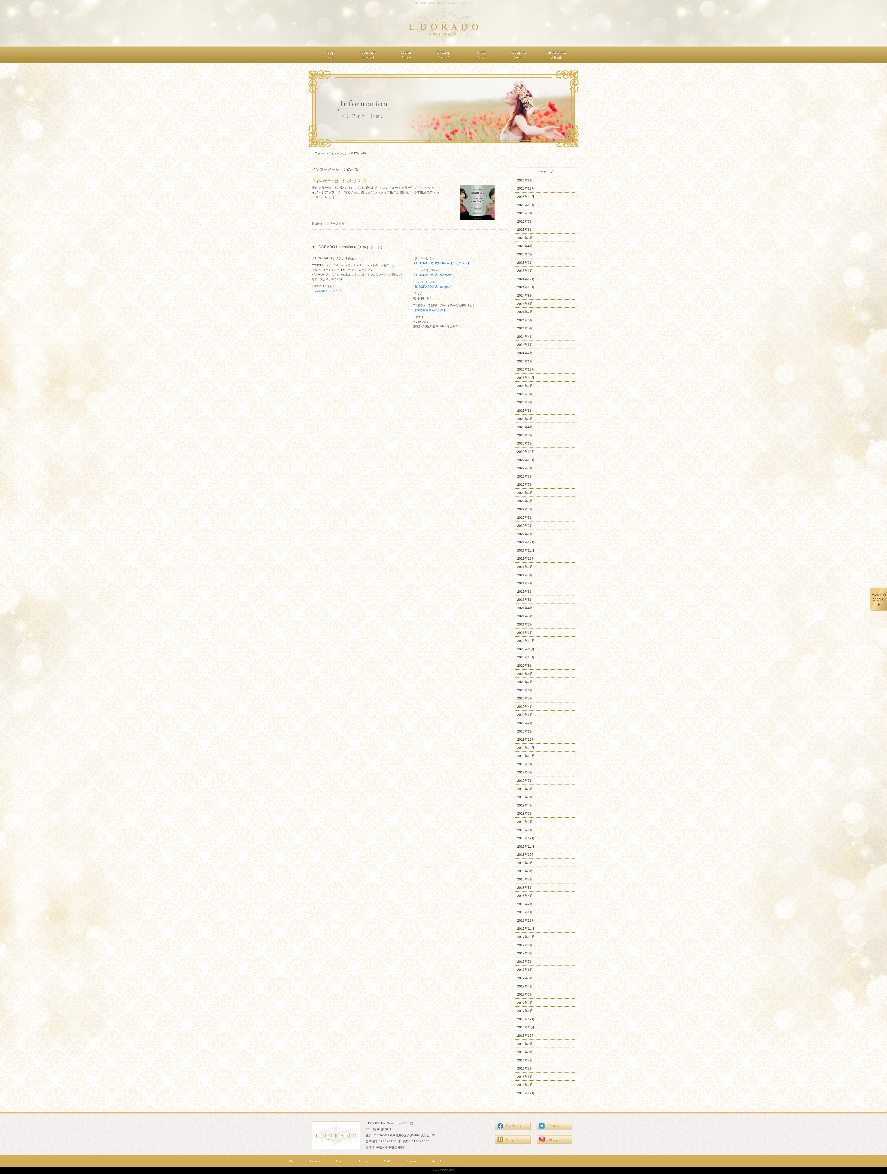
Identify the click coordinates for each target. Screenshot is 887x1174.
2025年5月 (525, 237)
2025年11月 (525, 197)
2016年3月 (525, 1076)
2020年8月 (525, 673)
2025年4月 (525, 246)
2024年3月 (525, 344)
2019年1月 (525, 830)
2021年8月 (525, 575)
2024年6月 (525, 320)
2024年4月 (525, 336)
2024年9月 (525, 295)
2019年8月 (525, 772)
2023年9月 (525, 386)
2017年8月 (525, 953)
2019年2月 (525, 822)
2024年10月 (526, 287)
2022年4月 (525, 509)
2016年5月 (525, 1068)
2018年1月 (525, 912)
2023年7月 (525, 402)
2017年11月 (525, 928)
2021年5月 (525, 599)
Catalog (363, 1161)
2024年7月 (525, 312)
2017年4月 (525, 986)
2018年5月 (525, 887)
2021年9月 (525, 567)
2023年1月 (525, 443)
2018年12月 (526, 838)
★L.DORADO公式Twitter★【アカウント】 (442, 263)
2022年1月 (525, 534)
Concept (315, 1161)
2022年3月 (525, 517)
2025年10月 (526, 205)
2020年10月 (526, 657)
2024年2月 (525, 353)
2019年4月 (525, 805)
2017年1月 (525, 1011)
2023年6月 (525, 410)
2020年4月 (525, 706)
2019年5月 (525, 797)
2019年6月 (525, 789)
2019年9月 (525, 764)
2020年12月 (526, 641)
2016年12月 (526, 1019)
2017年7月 (525, 961)
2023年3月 (525, 435)
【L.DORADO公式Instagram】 (433, 286)
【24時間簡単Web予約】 (430, 310)
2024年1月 (525, 361)
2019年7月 (525, 780)
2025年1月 (525, 271)
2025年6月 (525, 229)
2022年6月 (525, 492)
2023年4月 (525, 427)
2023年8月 (525, 394)
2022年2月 (525, 525)
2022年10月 (526, 460)
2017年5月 (525, 978)
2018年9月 (525, 862)
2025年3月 (525, 254)
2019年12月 (526, 739)
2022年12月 (526, 452)
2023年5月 (525, 418)
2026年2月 (525, 180)
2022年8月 (525, 476)
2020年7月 (525, 682)
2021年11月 (525, 550)
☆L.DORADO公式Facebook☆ (433, 275)
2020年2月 (525, 723)
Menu (339, 1161)
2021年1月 (525, 632)
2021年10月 (526, 558)
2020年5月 (525, 698)
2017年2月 (525, 1002)
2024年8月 (525, 303)
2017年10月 (526, 937)
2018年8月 (525, 871)
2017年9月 (525, 945)
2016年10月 (526, 1035)
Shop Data (438, 1161)
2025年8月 (525, 213)
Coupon (411, 1161)
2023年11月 (525, 377)
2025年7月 (525, 221)
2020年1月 (525, 731)
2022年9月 (525, 468)
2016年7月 (525, 1060)
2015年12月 (526, 1093)
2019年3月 (525, 813)
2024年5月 (525, 328)
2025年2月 (525, 262)
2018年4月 (525, 896)
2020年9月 (525, 665)
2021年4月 (525, 608)
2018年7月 (525, 879)
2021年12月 (526, 542)
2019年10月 (526, 756)
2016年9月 (525, 1043)
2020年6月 (525, 690)
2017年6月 (525, 970)
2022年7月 (525, 484)
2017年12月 (526, 920)
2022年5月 (525, 501)
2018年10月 (526, 854)
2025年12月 (526, 188)
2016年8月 (525, 1052)
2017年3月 (525, 994)
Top (291, 1161)
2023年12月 (526, 369)
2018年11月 (525, 846)
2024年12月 (526, 279)
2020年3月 (525, 715)
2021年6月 (525, 591)
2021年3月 (525, 616)
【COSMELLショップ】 (328, 291)
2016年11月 (525, 1027)
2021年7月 (525, 583)
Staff (387, 1161)
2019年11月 (525, 747)
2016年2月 (525, 1085)
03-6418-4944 (422, 298)
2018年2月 (525, 904)
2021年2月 (525, 624)
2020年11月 (525, 649)
